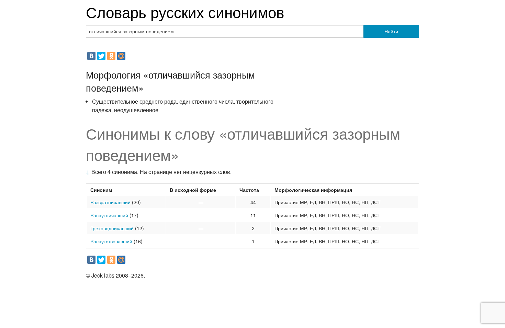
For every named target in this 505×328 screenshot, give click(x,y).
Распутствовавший (111, 241)
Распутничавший (109, 215)
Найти (391, 31)
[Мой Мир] (121, 56)
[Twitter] (101, 56)
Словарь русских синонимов (185, 11)
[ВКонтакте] (91, 56)
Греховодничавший (112, 228)
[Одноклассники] (111, 56)
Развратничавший (110, 202)
